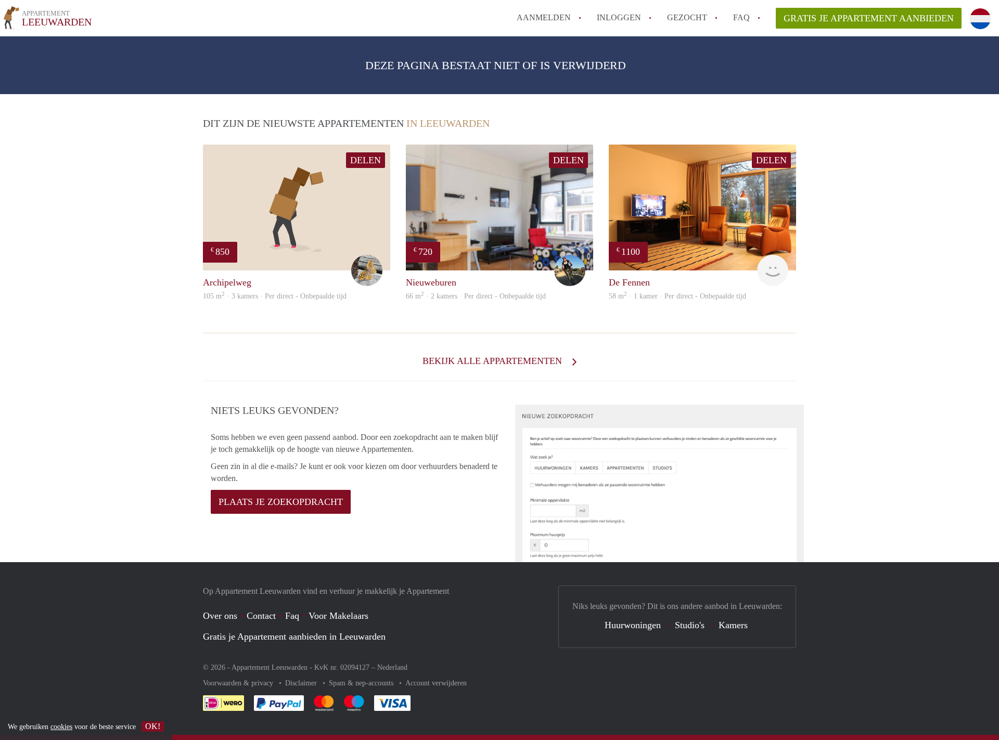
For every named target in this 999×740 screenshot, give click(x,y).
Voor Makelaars (338, 616)
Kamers (733, 625)
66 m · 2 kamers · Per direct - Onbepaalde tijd (476, 296)
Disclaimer (302, 683)
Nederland (392, 667)
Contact (261, 616)
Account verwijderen (436, 683)
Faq (292, 616)
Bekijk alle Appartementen (493, 361)
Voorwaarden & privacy (239, 683)
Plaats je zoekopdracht (281, 502)
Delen (365, 160)
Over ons (220, 616)
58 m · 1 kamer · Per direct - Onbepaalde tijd (677, 296)
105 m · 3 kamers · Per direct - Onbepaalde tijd (275, 296)
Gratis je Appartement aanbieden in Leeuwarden (294, 636)
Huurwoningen (633, 625)
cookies (61, 727)
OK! (152, 726)
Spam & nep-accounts (362, 683)
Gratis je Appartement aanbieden (869, 18)
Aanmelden (544, 17)
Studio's (690, 625)
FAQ (741, 17)
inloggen (619, 17)
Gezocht (687, 17)
